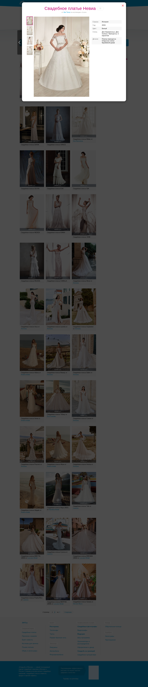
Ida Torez (67, 12)
